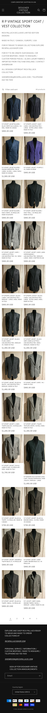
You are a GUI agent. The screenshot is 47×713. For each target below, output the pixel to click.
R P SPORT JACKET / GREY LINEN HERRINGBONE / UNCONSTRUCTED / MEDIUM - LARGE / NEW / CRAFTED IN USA (34, 255)
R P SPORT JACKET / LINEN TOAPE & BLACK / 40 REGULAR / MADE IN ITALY (12, 426)
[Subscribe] (39, 676)
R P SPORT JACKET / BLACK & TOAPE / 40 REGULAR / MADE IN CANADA (12, 520)
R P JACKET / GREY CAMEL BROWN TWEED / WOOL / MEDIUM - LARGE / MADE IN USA (34, 603)
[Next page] (36, 618)
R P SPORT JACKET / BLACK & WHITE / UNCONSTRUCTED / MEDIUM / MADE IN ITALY (11, 384)
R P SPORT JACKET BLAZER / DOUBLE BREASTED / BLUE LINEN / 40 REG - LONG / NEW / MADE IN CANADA (12, 170)
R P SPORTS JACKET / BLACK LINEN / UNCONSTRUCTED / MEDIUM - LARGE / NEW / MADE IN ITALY (12, 298)
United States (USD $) (22, 692)
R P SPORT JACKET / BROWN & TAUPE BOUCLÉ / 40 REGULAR (12, 560)
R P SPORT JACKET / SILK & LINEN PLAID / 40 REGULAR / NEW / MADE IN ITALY (11, 467)
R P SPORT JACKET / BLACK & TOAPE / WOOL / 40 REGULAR (11, 602)
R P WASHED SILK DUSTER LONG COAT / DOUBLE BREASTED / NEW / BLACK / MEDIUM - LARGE (34, 478)
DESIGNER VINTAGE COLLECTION (25, 709)
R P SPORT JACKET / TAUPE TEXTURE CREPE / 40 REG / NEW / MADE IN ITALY (34, 426)
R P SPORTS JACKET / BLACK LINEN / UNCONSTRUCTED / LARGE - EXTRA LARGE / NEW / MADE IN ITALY (33, 298)
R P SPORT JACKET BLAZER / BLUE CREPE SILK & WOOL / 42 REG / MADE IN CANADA (12, 126)
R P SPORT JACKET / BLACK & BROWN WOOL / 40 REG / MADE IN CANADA (34, 520)
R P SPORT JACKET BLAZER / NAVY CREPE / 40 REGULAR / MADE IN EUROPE (11, 212)
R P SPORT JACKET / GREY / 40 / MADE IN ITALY (34, 383)
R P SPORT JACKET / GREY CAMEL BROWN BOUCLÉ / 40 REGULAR (33, 561)
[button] (3, 10)
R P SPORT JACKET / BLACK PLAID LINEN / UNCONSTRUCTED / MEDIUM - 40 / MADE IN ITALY (11, 342)
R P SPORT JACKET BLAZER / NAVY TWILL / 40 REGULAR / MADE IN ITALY (33, 212)
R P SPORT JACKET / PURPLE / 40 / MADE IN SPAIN (33, 168)
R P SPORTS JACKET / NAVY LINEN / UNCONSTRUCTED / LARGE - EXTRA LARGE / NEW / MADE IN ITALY (33, 127)
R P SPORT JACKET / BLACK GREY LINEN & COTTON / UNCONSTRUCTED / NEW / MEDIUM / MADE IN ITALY (32, 342)
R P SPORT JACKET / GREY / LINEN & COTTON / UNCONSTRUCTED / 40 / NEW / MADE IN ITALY (12, 255)
